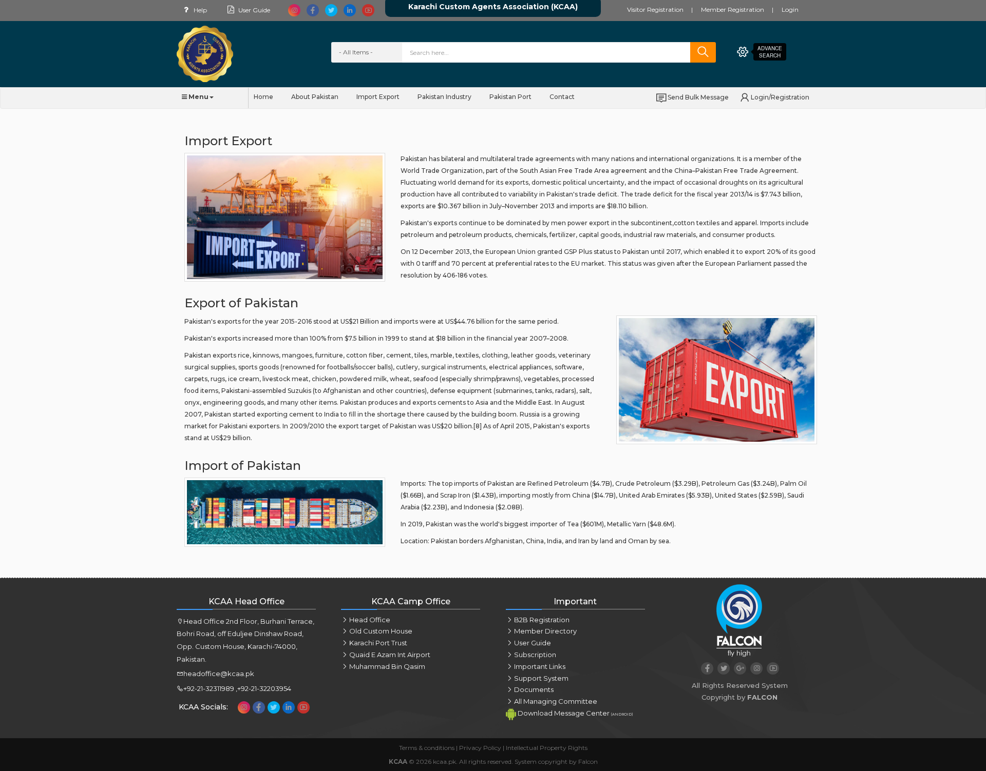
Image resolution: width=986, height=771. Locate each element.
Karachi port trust (378, 643)
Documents (534, 689)
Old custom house (380, 631)
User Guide (253, 10)
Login (790, 9)
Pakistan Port (510, 97)
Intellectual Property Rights (546, 748)
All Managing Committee (555, 701)
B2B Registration (542, 620)
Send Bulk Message (698, 97)
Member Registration (732, 9)
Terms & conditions (426, 748)
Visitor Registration (655, 9)
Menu (197, 97)
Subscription (535, 654)
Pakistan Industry (444, 97)
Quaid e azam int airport (389, 654)
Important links (539, 666)
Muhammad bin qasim (387, 666)
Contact (562, 97)
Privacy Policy (480, 748)
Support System (541, 678)
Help (199, 10)
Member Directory (545, 631)
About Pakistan (314, 97)
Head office (369, 620)
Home (263, 97)
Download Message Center (574, 713)
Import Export (378, 97)
